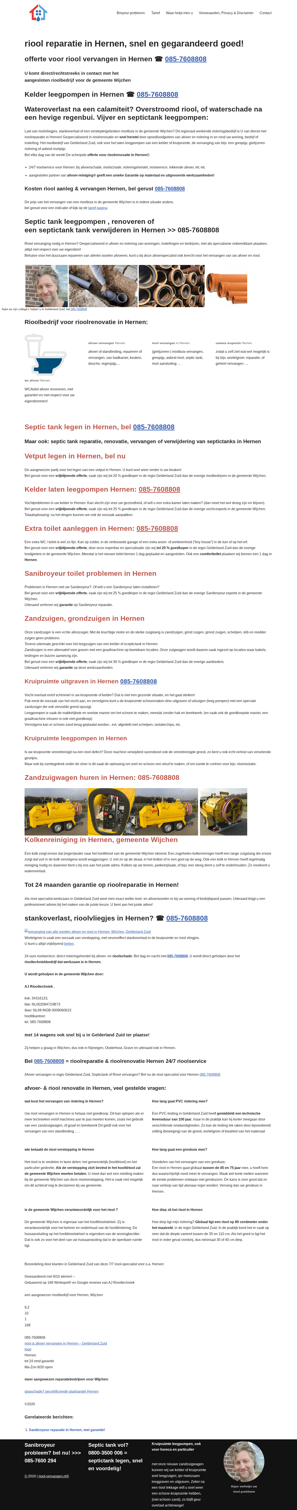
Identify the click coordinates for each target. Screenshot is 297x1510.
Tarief (155, 13)
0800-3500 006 (105, 1453)
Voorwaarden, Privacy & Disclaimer (226, 13)
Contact (266, 13)
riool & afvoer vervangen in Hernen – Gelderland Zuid (66, 1343)
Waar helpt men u (179, 13)
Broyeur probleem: (131, 13)
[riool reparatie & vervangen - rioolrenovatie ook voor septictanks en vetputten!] (38, 13)
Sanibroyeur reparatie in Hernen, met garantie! (67, 1430)
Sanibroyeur (40, 1445)
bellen (69, 944)
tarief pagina (97, 208)
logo (28, 1349)
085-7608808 (186, 59)
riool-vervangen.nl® (53, 1476)
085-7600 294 (40, 1460)
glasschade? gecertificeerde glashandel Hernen (61, 1391)
